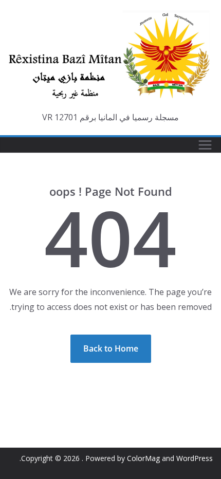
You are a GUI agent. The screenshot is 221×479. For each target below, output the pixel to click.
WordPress (194, 458)
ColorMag (143, 458)
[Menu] (205, 145)
